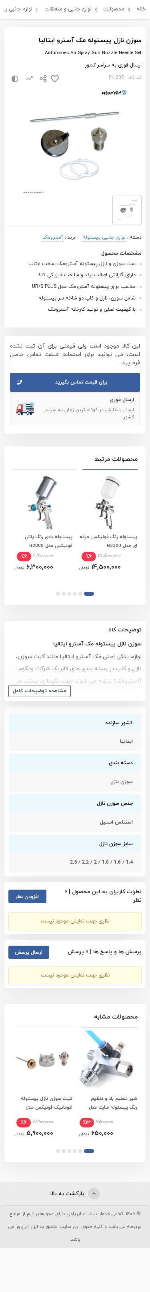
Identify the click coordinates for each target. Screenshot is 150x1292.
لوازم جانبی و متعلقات (68, 9)
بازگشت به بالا (68, 1194)
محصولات (113, 9)
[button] (89, 594)
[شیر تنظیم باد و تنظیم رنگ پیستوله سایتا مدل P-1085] (107, 1060)
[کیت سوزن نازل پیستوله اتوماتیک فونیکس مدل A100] (42, 1060)
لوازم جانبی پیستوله (104, 237)
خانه (141, 9)
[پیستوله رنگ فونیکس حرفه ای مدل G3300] (107, 502)
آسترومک (52, 237)
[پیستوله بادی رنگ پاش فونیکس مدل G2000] (42, 502)
